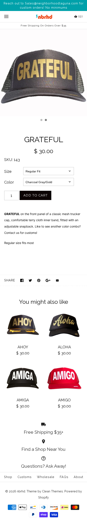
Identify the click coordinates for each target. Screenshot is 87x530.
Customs (25, 477)
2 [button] (46, 120)
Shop (8, 477)
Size (8, 171)
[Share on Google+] (48, 280)
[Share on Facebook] (21, 280)
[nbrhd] (43, 16)
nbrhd (21, 491)
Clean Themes (52, 491)
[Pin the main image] (38, 280)
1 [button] (41, 120)
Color (9, 182)
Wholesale (45, 477)
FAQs (64, 477)
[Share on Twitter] (30, 280)
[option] (43, 72)
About (78, 477)
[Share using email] (57, 280)
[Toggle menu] (6, 16)
